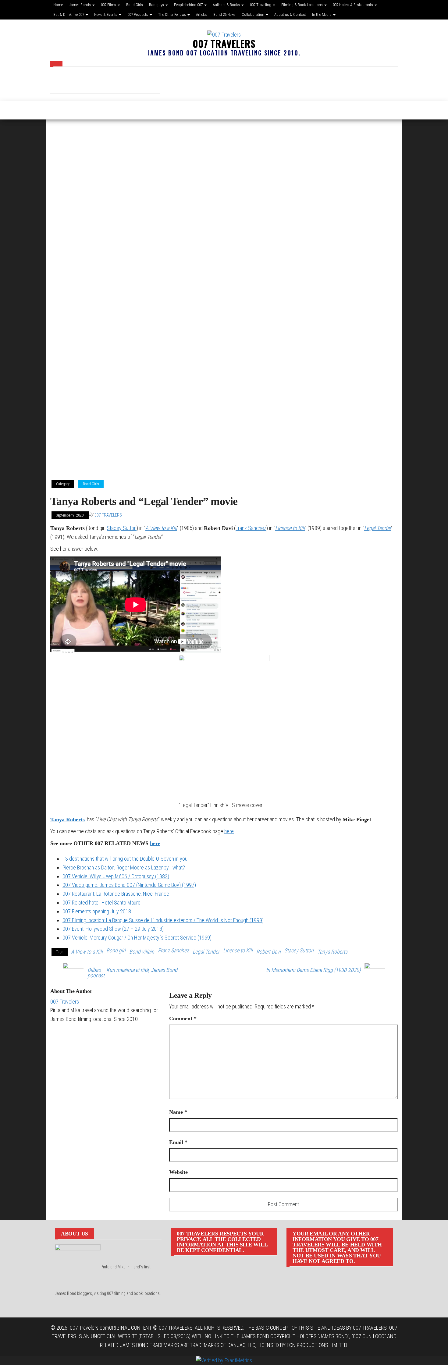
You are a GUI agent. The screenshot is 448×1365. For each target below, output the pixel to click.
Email (178, 1142)
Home (58, 4)
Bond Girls (134, 4)
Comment (183, 1018)
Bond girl (116, 950)
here (229, 831)
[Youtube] (169, 81)
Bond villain (141, 951)
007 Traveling (261, 4)
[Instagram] (78, 81)
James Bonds (80, 4)
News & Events (106, 14)
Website (178, 1172)
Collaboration (253, 14)
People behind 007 (189, 4)
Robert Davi (268, 951)
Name (178, 1112)
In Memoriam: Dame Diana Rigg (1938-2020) (313, 970)
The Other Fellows (172, 14)
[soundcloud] (132, 81)
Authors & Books (227, 4)
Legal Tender (377, 528)
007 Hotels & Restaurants (353, 4)
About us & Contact (290, 14)
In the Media (322, 14)
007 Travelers (224, 43)
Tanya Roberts (67, 819)
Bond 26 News (224, 14)
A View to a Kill (161, 528)
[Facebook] (59, 81)
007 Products (138, 14)
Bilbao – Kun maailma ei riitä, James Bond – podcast (134, 972)
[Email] (96, 81)
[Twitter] (151, 81)
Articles (201, 14)
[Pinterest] (114, 81)
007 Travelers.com (89, 1327)
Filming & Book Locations (302, 4)
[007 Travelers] (54, 110)
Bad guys (157, 4)
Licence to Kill (290, 528)
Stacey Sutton (122, 528)
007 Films (109, 4)
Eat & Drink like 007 (69, 14)
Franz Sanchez (251, 528)
